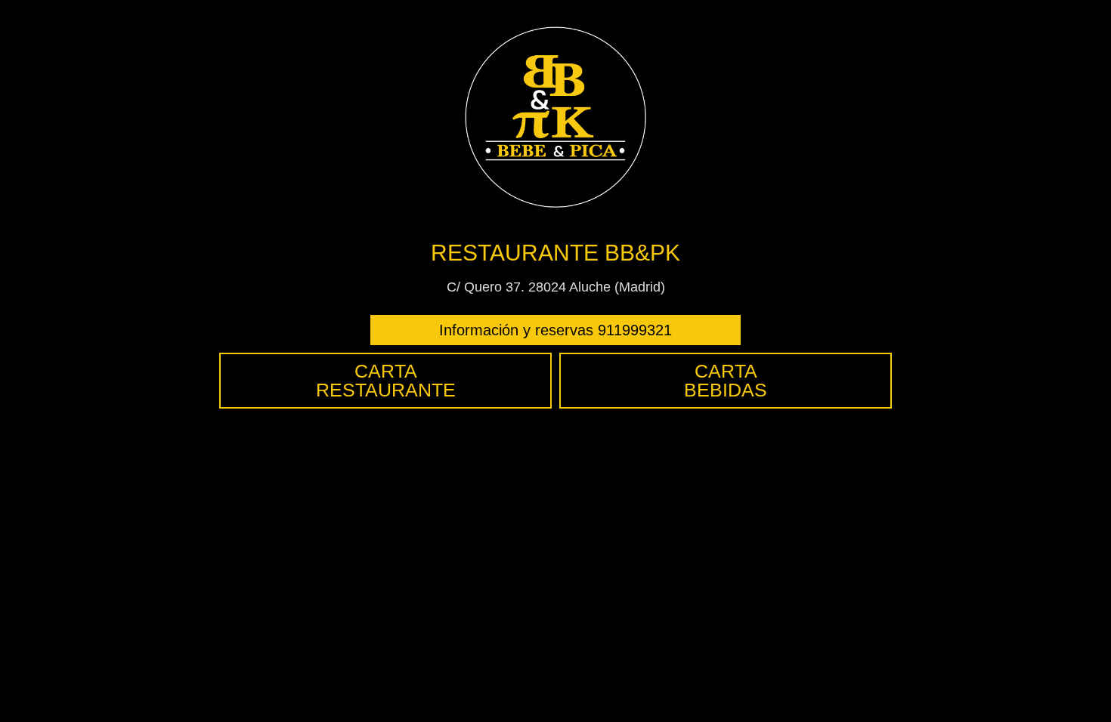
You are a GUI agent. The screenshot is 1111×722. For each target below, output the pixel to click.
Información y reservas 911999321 (555, 330)
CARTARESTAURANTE (386, 380)
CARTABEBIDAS (725, 380)
